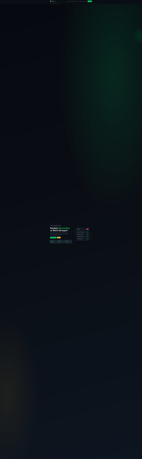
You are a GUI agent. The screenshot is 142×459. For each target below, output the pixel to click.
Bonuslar (85, 1)
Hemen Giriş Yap (53, 237)
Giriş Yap (90, 1)
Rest (54, 1)
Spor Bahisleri (73, 1)
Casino (77, 1)
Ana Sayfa (68, 1)
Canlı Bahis (81, 1)
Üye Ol (59, 237)
